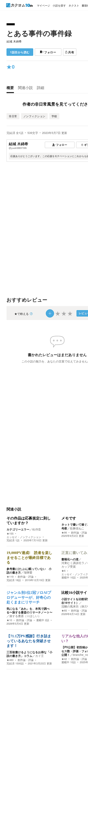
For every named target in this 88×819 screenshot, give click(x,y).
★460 (10, 660)
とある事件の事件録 (39, 33)
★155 (10, 533)
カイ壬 (39, 656)
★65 (64, 610)
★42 (64, 659)
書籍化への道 (70, 559)
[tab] (11, 88)
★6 (63, 570)
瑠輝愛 (28, 572)
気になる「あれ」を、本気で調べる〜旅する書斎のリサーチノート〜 (29, 610)
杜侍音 (36, 529)
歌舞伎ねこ (77, 528)
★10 (9, 620)
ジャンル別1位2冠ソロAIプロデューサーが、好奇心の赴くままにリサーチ (29, 597)
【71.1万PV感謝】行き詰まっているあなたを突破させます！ (29, 641)
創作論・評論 (79, 532)
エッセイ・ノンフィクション (24, 537)
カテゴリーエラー (18, 529)
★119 (10, 576)
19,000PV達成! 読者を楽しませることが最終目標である (29, 557)
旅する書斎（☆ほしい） (25, 616)
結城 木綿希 (14, 41)
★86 (64, 532)
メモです (68, 518)
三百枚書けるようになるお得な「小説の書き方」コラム (29, 654)
